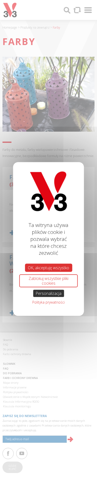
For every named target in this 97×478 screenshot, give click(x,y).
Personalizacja (48, 293)
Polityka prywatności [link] (48, 302)
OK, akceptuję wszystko (48, 267)
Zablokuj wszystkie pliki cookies (48, 280)
